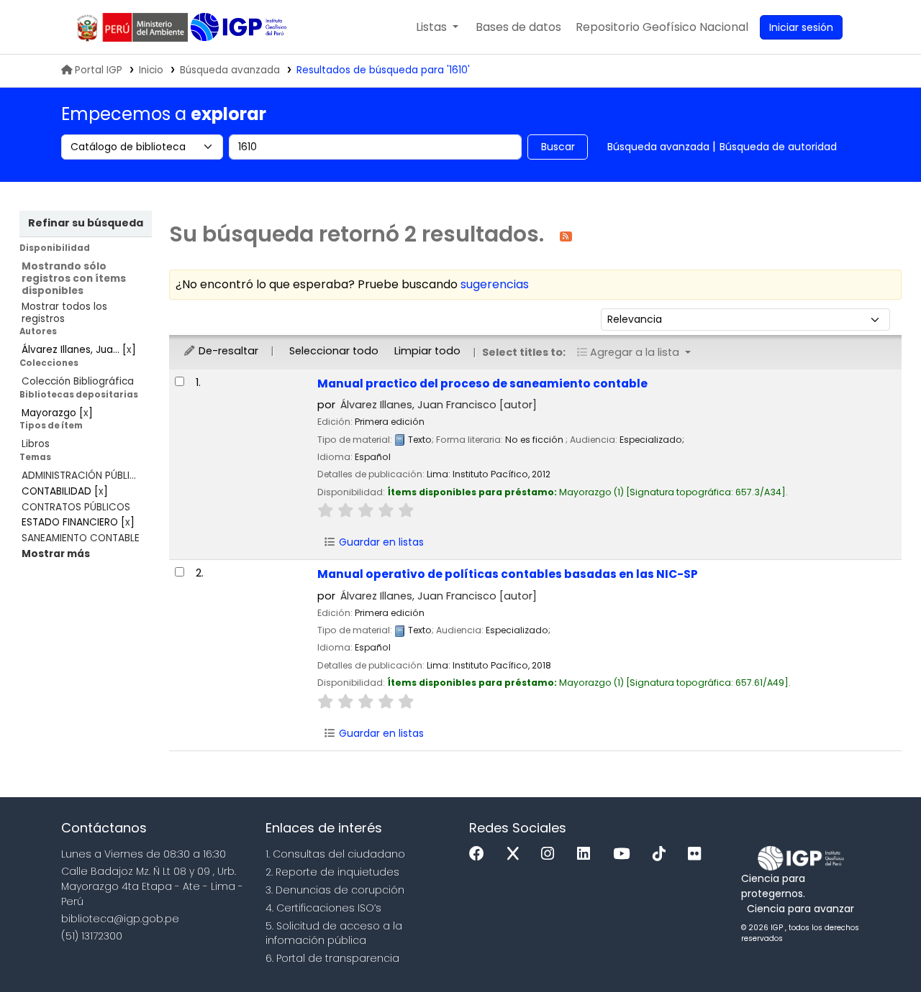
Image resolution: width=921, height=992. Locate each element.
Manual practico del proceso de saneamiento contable (482, 383)
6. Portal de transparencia (332, 958)
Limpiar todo (427, 351)
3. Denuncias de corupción (335, 890)
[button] (437, 27)
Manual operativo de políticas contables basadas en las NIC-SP (507, 574)
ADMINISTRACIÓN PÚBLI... (79, 475)
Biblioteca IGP (240, 27)
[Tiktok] (663, 854)
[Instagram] (551, 854)
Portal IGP (98, 70)
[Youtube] (625, 854)
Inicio (151, 70)
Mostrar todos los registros (64, 313)
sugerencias (494, 284)
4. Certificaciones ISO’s (323, 908)
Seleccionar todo (333, 351)
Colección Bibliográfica (78, 381)
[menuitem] (662, 27)
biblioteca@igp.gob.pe (120, 918)
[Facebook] (480, 854)
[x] (516, 854)
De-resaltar (227, 351)
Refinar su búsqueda (85, 223)
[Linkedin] (587, 854)
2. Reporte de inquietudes (332, 872)
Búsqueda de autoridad (778, 146)
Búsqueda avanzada (230, 70)
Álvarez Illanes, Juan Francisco (438, 405)
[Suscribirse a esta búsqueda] (566, 235)
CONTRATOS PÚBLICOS (76, 507)
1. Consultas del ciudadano (335, 854)
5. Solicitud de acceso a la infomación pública (334, 933)
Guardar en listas (380, 542)
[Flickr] (698, 854)
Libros (36, 444)
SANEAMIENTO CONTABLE (81, 538)
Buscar (558, 146)
